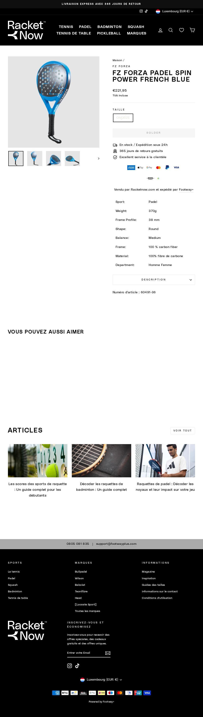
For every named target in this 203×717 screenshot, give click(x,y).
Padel (11, 578)
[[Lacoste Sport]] (86, 604)
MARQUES (137, 33)
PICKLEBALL (109, 33)
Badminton (15, 591)
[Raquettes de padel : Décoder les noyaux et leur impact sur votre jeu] (165, 461)
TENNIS (66, 27)
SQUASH (136, 27)
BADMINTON (110, 27)
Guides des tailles (153, 585)
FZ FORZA (122, 66)
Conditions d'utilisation (157, 598)
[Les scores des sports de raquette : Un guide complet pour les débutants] (37, 461)
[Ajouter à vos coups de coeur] (12, 349)
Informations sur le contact (160, 591)
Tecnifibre (81, 591)
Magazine (148, 571)
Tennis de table (18, 598)
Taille (119, 109)
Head (78, 598)
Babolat (80, 585)
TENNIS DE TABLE (73, 33)
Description (154, 279)
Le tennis (14, 571)
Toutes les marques (87, 611)
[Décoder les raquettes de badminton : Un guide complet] (101, 461)
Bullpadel (81, 571)
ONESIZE (123, 117)
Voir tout (182, 430)
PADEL (85, 27)
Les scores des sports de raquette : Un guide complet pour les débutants (38, 489)
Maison (117, 60)
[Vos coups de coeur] (181, 30)
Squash (13, 585)
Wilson (79, 578)
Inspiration (149, 578)
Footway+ (186, 189)
